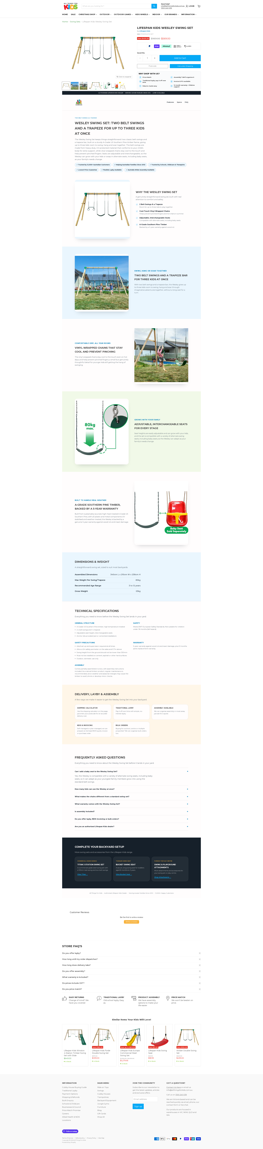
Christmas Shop (87, 14)
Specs (179, 102)
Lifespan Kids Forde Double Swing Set (101, 1051)
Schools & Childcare (71, 1104)
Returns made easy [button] (150, 86)
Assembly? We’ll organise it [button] (184, 77)
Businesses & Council (71, 1107)
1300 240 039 (166, 8)
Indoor (156, 14)
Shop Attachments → (162, 877)
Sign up (138, 1106)
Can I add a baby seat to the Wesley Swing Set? (96, 771)
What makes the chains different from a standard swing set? (102, 797)
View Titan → (82, 874)
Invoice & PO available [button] (182, 81)
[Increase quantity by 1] (155, 58)
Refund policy (80, 1138)
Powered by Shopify (69, 1142)
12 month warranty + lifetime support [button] (184, 86)
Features (170, 102)
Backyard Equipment (106, 1100)
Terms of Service (67, 1138)
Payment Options (70, 1094)
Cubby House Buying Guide (74, 1087)
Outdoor (105, 14)
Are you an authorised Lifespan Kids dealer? (94, 826)
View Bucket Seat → (124, 874)
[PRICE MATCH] (183, 1001)
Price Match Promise (71, 1110)
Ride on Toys (103, 1087)
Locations (66, 1120)
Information (188, 14)
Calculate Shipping (185, 66)
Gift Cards (101, 1114)
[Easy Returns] (79, 1001)
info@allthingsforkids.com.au (173, 6)
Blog (99, 1110)
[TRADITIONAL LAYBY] (114, 1001)
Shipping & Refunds (71, 1097)
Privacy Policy (91, 1138)
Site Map (101, 1138)
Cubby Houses (103, 1094)
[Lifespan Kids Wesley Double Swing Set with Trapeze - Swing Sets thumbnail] (66, 86)
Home (65, 14)
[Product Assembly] (149, 1001)
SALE (73, 14)
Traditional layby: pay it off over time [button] (154, 81)
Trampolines (103, 1097)
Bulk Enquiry (68, 1100)
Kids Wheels (142, 14)
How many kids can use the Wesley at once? (94, 789)
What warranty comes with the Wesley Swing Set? (97, 804)
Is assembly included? (85, 811)
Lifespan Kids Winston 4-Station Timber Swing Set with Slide (75, 1053)
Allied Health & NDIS (71, 1117)
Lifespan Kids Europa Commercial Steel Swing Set (130, 1053)
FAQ (186, 102)
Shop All (101, 1117)
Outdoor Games (123, 14)
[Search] (154, 6)
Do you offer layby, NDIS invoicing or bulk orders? (97, 819)
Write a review (131, 922)
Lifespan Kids (144, 31)
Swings (100, 1091)
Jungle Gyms (103, 1104)
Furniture (101, 1107)
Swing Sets (75, 22)
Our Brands (170, 14)
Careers (65, 1114)
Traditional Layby (69, 1091)
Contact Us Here (173, 1087)
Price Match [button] (147, 77)
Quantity (141, 53)
